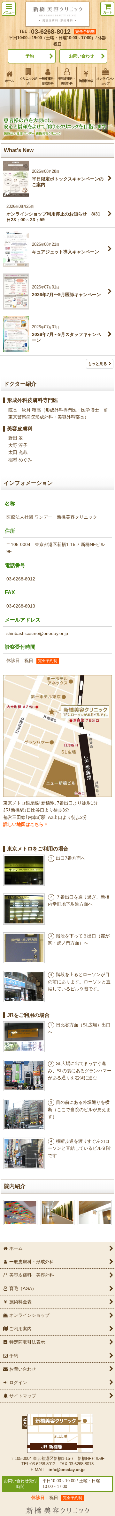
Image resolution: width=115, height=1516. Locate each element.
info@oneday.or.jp (67, 1470)
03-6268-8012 (51, 31)
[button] (9, 9)
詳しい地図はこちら (24, 824)
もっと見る (97, 363)
